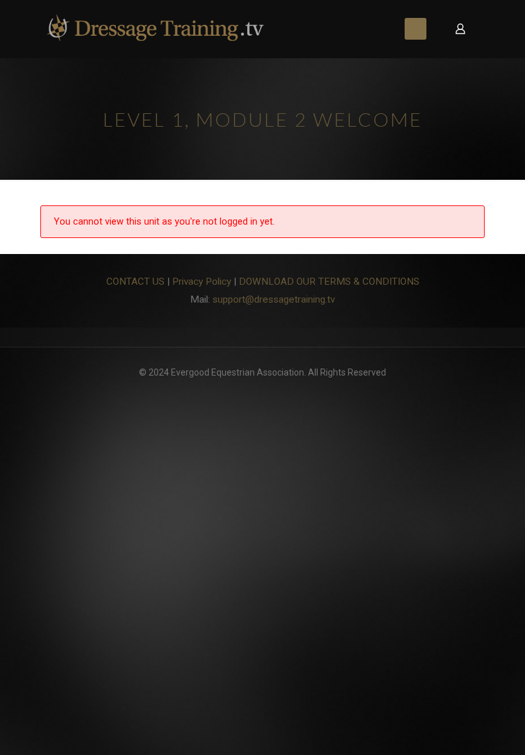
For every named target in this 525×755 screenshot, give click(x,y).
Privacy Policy (201, 281)
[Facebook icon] (263, 391)
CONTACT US (135, 281)
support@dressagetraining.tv (274, 299)
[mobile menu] (415, 29)
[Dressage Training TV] (155, 29)
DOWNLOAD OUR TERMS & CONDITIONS (329, 281)
